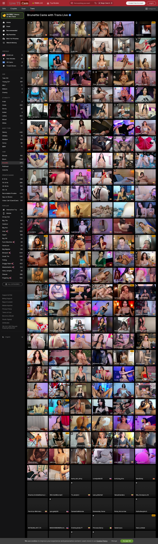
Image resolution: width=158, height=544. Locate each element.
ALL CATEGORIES (14, 284)
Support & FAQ (7, 295)
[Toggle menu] (3, 3)
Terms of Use (6, 312)
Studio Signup (7, 319)
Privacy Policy (7, 309)
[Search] (95, 3)
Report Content (7, 302)
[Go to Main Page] (19, 3)
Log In (151, 3)
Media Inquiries (7, 305)
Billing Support (7, 298)
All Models (5, 323)
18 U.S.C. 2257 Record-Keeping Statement (10, 327)
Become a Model (8, 316)
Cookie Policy (101, 541)
